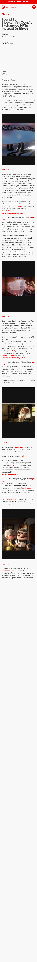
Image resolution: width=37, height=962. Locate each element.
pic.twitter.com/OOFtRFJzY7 (13, 474)
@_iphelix (19, 206)
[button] (34, 7)
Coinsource (13, 499)
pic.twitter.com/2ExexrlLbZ (12, 213)
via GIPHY (5, 170)
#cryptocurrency (8, 355)
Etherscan (19, 447)
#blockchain (7, 211)
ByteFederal (6, 571)
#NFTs (13, 351)
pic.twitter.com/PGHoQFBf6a (13, 358)
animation (27, 488)
